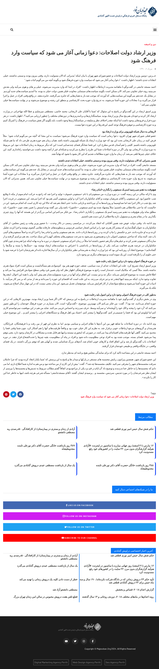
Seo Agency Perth (115, 662)
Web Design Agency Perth (87, 662)
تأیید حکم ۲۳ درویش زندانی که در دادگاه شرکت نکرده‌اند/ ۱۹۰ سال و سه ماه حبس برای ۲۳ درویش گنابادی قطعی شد (117, 580)
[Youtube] (66, 641)
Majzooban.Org (104, 648)
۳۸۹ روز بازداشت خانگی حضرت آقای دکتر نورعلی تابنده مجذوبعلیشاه (46, 447)
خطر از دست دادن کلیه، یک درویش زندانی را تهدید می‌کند (48, 579)
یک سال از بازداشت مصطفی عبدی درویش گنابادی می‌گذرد (44, 465)
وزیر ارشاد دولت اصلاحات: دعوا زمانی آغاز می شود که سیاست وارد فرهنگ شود (117, 396)
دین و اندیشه (150, 44)
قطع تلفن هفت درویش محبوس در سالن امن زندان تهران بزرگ (45, 597)
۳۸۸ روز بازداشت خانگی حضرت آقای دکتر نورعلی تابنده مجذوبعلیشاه (125, 466)
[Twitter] (75, 641)
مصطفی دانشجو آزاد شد (65, 589)
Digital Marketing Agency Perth (51, 662)
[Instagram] (84, 641)
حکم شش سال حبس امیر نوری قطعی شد (132, 429)
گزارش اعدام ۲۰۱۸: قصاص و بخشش (135, 589)
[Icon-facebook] (92, 641)
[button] (154, 29)
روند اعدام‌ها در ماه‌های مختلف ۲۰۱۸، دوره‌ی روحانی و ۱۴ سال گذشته (118, 597)
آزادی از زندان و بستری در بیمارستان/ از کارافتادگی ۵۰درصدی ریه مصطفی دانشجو (41, 430)
